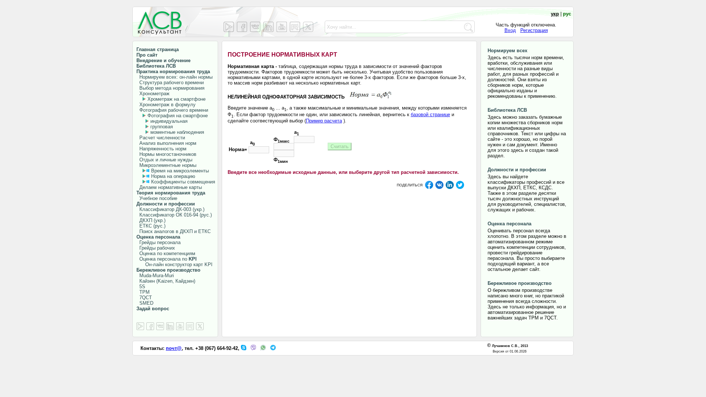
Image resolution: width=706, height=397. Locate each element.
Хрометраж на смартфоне (176, 99)
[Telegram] (273, 348)
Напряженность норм (161, 148)
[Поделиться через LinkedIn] (450, 188)
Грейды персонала (158, 242)
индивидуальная (169, 121)
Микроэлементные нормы (166, 165)
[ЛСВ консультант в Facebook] (242, 27)
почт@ (174, 348)
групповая (161, 126)
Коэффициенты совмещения (183, 182)
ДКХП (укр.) (150, 220)
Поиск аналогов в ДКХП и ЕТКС (173, 231)
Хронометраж (153, 93)
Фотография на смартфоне (177, 115)
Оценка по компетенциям (165, 253)
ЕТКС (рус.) (150, 226)
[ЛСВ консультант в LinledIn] (268, 27)
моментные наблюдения (177, 132)
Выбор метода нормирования (170, 88)
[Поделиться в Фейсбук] (429, 188)
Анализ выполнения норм (166, 143)
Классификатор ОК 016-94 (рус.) (174, 215)
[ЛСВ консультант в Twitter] (308, 27)
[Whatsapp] (263, 348)
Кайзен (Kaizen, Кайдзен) (165, 281)
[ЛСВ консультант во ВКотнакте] (255, 27)
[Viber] (253, 348)
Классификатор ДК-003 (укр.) (170, 209)
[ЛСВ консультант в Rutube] (295, 27)
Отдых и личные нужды (164, 159)
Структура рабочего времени (170, 82)
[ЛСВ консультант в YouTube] (282, 27)
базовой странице (430, 114)
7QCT (144, 297)
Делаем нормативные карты (169, 187)
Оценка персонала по (166, 259)
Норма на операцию (173, 176)
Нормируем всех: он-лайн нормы (174, 77)
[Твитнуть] (460, 188)
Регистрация (534, 30)
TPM (143, 292)
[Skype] (243, 348)
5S (140, 286)
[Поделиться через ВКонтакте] (439, 188)
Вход (510, 30)
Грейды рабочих (155, 248)
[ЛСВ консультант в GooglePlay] (229, 27)
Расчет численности (160, 137)
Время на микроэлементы (180, 171)
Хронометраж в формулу (166, 104)
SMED (144, 303)
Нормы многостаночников (166, 154)
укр (555, 14)
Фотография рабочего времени (172, 110)
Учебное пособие (156, 198)
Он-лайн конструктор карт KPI (174, 264)
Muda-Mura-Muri (155, 275)
